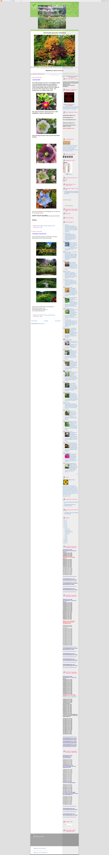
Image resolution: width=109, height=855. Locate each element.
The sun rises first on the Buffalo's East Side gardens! (73, 373)
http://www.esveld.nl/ (68, 505)
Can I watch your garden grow (70, 320)
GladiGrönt (67, 225)
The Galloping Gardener (69, 308)
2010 (65, 539)
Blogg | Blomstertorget (69, 279)
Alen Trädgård (67, 410)
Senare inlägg (34, 320)
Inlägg (65, 824)
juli (65, 535)
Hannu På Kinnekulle (68, 287)
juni (65, 536)
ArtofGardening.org (68, 371)
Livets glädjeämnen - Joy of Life (70, 421)
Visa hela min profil (66, 495)
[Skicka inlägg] (41, 227)
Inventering (67, 280)
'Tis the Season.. (73, 262)
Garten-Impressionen (68, 431)
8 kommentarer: (36, 316)
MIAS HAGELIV (67, 271)
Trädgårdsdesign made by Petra (70, 442)
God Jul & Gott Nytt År (39, 234)
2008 (65, 541)
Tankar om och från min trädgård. (71, 297)
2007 (65, 543)
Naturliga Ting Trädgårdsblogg (70, 463)
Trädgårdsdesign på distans (70, 234)
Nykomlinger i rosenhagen (69, 272)
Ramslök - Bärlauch (73, 443)
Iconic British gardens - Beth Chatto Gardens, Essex (74, 310)
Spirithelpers (67, 241)
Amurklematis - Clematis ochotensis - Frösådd (74, 299)
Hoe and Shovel (67, 453)
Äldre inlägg (57, 320)
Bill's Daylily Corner (68, 349)
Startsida (46, 320)
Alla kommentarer (67, 826)
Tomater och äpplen (73, 361)
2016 (65, 521)
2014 (65, 523)
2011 (65, 527)
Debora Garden (67, 233)
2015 (65, 522)
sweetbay (66, 382)
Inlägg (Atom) (42, 323)
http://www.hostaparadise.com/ (69, 504)
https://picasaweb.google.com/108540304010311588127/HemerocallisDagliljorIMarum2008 (71, 192)
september (67, 532)
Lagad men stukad (68, 403)
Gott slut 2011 (36, 80)
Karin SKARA (72, 479)
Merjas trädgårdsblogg (69, 360)
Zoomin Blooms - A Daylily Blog (70, 328)
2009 (65, 540)
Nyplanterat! (72, 422)
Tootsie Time (67, 261)
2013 (65, 525)
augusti (66, 534)
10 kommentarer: (36, 227)
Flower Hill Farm (68, 392)
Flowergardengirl (68, 319)
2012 (65, 526)
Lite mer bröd (67, 402)
